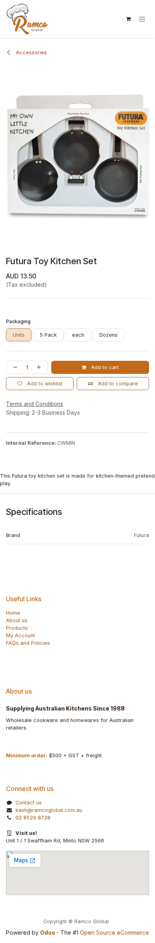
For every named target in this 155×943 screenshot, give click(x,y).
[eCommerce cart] (128, 19)
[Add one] (40, 367)
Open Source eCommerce (114, 932)
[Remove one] (13, 367)
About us (16, 620)
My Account (20, 635)
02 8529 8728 (32, 818)
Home (13, 613)
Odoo (48, 932)
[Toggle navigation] (142, 19)
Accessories (30, 52)
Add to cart (104, 367)
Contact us (28, 803)
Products (17, 628)
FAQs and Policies (28, 643)
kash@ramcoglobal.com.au (48, 810)
